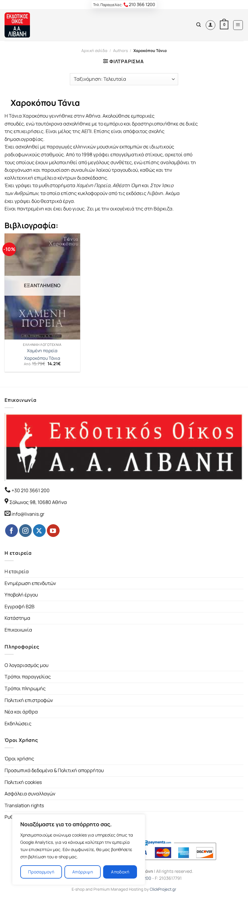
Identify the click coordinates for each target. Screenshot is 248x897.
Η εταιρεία (17, 571)
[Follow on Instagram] (25, 530)
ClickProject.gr (163, 889)
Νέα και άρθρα (21, 711)
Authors (120, 50)
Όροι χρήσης (19, 758)
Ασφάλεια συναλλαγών (30, 793)
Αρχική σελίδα (94, 50)
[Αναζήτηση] (198, 25)
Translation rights (24, 805)
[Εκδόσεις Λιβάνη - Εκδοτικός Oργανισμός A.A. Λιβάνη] (25, 25)
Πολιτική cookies (23, 782)
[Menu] (238, 25)
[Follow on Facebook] (11, 530)
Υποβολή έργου (21, 594)
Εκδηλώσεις (18, 723)
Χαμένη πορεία (42, 350)
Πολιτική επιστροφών (29, 700)
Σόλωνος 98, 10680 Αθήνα (38, 502)
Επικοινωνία (18, 629)
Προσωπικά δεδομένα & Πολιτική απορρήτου (54, 770)
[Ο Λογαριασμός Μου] (210, 25)
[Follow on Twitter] (39, 530)
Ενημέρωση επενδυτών (30, 583)
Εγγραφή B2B (19, 606)
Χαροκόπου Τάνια (42, 358)
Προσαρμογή (41, 872)
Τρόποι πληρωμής (25, 688)
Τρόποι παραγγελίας (28, 676)
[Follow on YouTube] (53, 530)
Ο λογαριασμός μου (26, 665)
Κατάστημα (17, 618)
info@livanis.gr (27, 514)
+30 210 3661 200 (30, 490)
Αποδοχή (120, 872)
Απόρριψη (82, 872)
